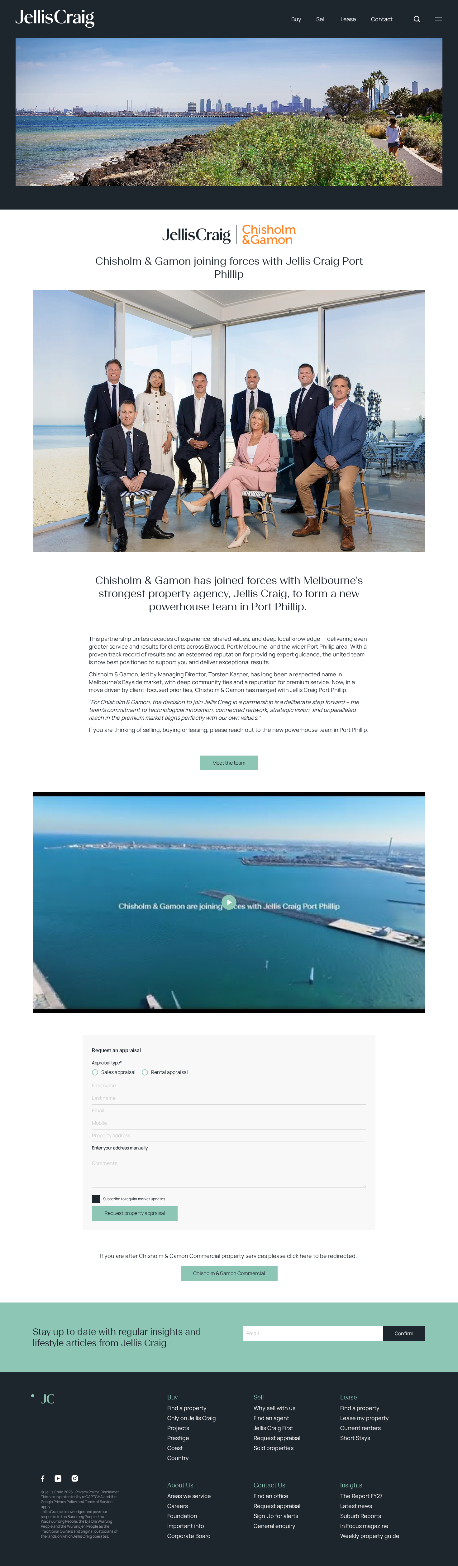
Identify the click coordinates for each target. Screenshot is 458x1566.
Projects (178, 1428)
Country (178, 1458)
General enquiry (274, 1526)
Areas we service (189, 1496)
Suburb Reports (360, 1516)
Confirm (404, 1333)
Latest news (356, 1506)
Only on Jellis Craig (191, 1418)
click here (299, 1255)
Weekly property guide (369, 1535)
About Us (180, 1485)
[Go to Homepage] (55, 19)
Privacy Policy (87, 1492)
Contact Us (269, 1485)
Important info (185, 1526)
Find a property (187, 1408)
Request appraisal (277, 1438)
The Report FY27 (361, 1496)
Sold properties (273, 1448)
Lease (348, 19)
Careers (177, 1506)
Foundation (182, 1516)
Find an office (271, 1496)
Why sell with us (274, 1408)
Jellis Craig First (273, 1428)
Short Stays (355, 1438)
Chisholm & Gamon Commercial (229, 1273)
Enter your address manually (120, 1148)
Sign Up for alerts (276, 1516)
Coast (175, 1448)
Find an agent (271, 1418)
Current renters (360, 1428)
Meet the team (229, 762)
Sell (321, 19)
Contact (382, 19)
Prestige (178, 1438)
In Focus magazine (364, 1526)
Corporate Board (189, 1535)
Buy (296, 19)
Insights (351, 1485)
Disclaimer (110, 1492)
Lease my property (364, 1418)
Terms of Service (98, 1501)
